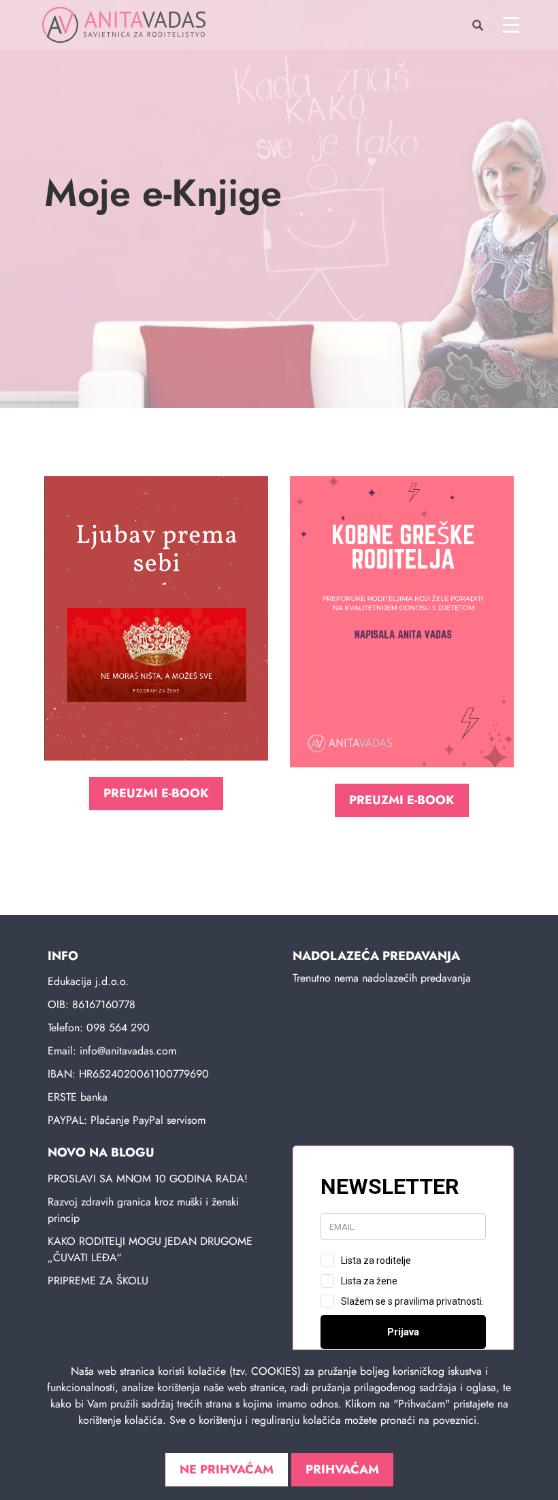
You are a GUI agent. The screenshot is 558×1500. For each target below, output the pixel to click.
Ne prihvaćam (227, 1469)
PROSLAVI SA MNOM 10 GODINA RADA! (148, 1178)
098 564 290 (118, 1027)
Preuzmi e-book (156, 793)
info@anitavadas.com (128, 1051)
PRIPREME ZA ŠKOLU (98, 1280)
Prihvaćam (342, 1469)
